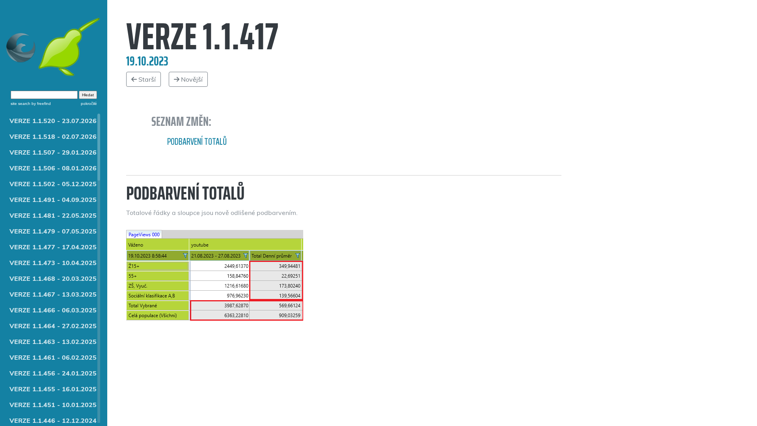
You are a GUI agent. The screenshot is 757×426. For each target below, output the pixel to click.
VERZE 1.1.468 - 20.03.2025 (53, 278)
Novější (191, 79)
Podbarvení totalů (197, 141)
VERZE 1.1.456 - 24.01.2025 (53, 373)
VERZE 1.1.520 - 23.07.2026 (53, 121)
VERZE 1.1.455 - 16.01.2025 (53, 389)
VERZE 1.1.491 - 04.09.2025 (53, 200)
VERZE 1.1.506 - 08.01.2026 (53, 168)
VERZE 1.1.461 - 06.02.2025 (53, 357)
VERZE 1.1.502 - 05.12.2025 (53, 184)
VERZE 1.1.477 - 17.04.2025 (53, 247)
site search (20, 103)
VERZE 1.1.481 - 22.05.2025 (53, 215)
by (40, 103)
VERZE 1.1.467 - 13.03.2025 (53, 294)
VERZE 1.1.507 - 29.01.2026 (53, 152)
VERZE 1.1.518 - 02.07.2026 (53, 136)
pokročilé (89, 103)
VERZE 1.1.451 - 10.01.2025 (53, 405)
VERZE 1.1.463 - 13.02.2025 (53, 342)
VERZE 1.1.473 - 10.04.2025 (53, 263)
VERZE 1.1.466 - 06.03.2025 (53, 310)
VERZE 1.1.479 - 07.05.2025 (53, 231)
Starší (146, 79)
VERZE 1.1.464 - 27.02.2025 (53, 326)
